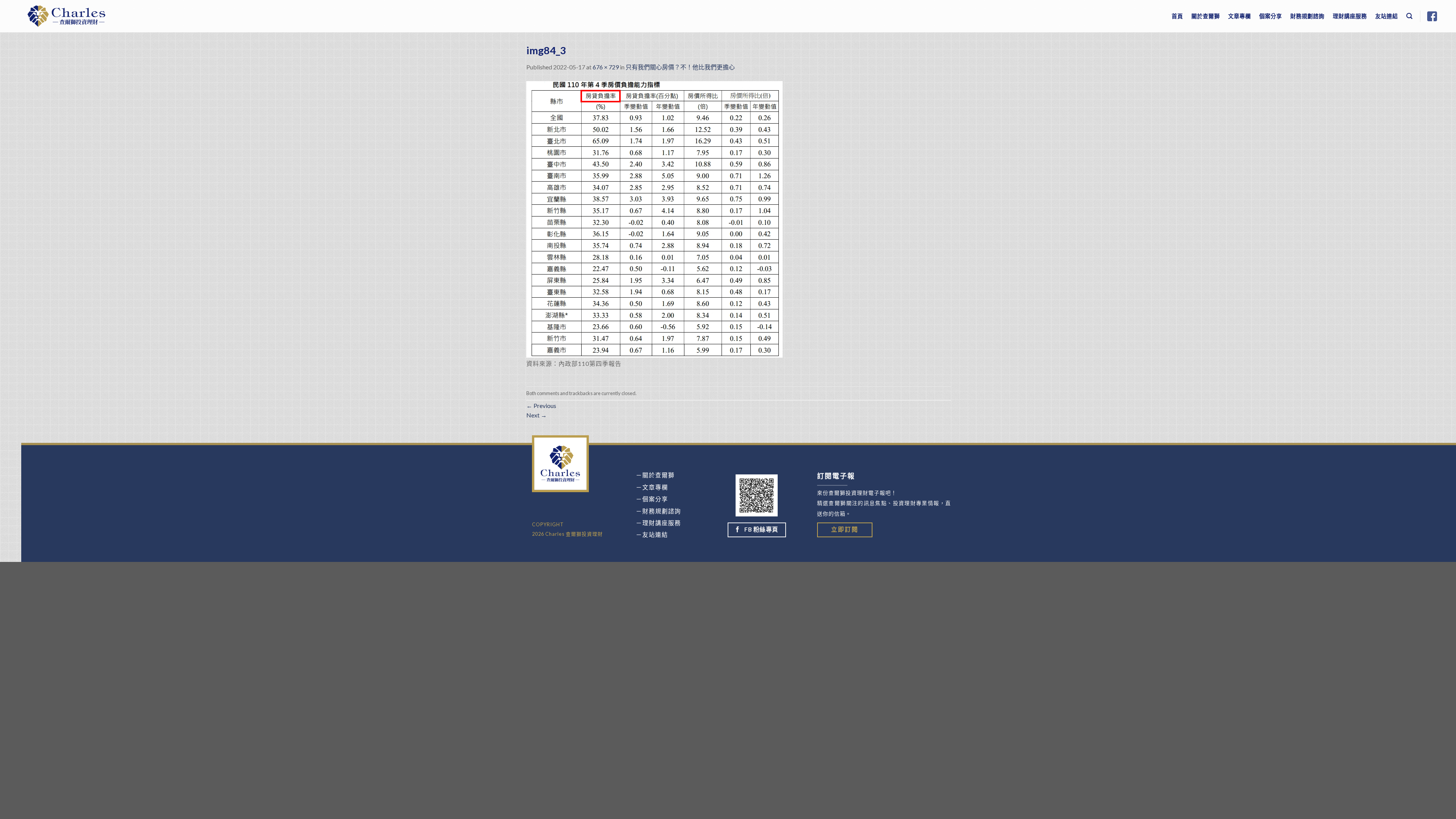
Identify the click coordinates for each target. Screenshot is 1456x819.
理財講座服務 (1350, 16)
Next (536, 415)
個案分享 (1270, 16)
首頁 (1177, 16)
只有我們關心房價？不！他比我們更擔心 (680, 67)
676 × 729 (606, 67)
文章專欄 (1239, 16)
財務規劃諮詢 (1307, 16)
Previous (541, 405)
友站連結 (1386, 16)
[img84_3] (654, 218)
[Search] (1409, 16)
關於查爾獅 (1205, 16)
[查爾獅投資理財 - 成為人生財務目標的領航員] (66, 16)
